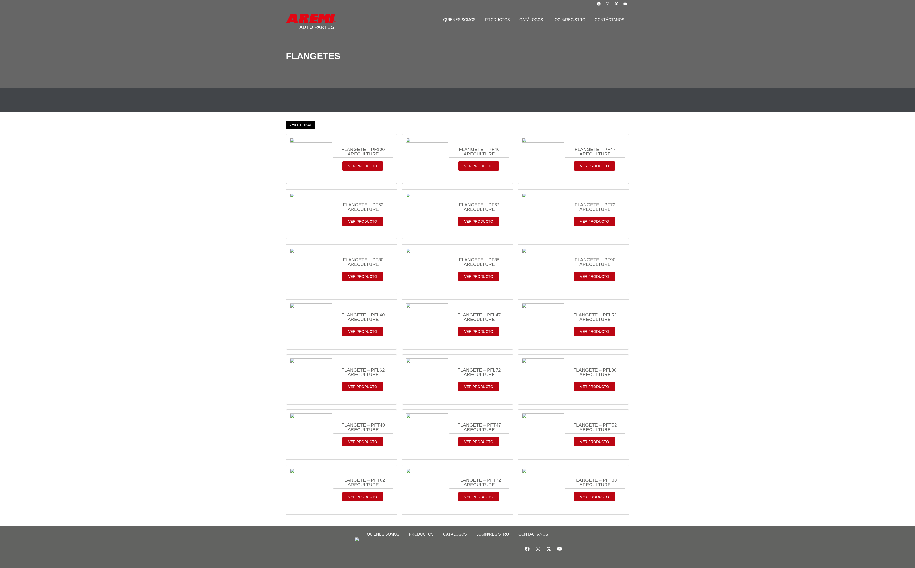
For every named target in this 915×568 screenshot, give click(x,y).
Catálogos (455, 534)
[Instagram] (607, 4)
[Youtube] (625, 4)
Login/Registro (492, 534)
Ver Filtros (300, 125)
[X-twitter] (616, 4)
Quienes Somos (383, 534)
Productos (421, 534)
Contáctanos (533, 534)
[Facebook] (599, 4)
